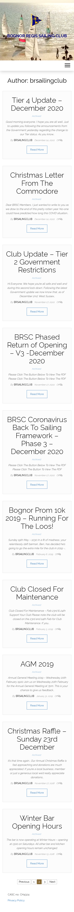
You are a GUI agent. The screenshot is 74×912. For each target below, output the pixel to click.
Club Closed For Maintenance (37, 593)
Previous (24, 881)
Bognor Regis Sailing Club (37, 35)
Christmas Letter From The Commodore (37, 183)
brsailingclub (23, 140)
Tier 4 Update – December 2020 (37, 104)
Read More (37, 149)
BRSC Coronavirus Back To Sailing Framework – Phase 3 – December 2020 (37, 435)
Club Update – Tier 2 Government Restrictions (37, 262)
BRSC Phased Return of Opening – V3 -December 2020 (37, 349)
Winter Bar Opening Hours (37, 822)
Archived (36, 116)
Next (52, 881)
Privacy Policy (16, 900)
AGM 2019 (37, 664)
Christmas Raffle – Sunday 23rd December (37, 739)
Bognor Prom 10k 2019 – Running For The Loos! (37, 518)
